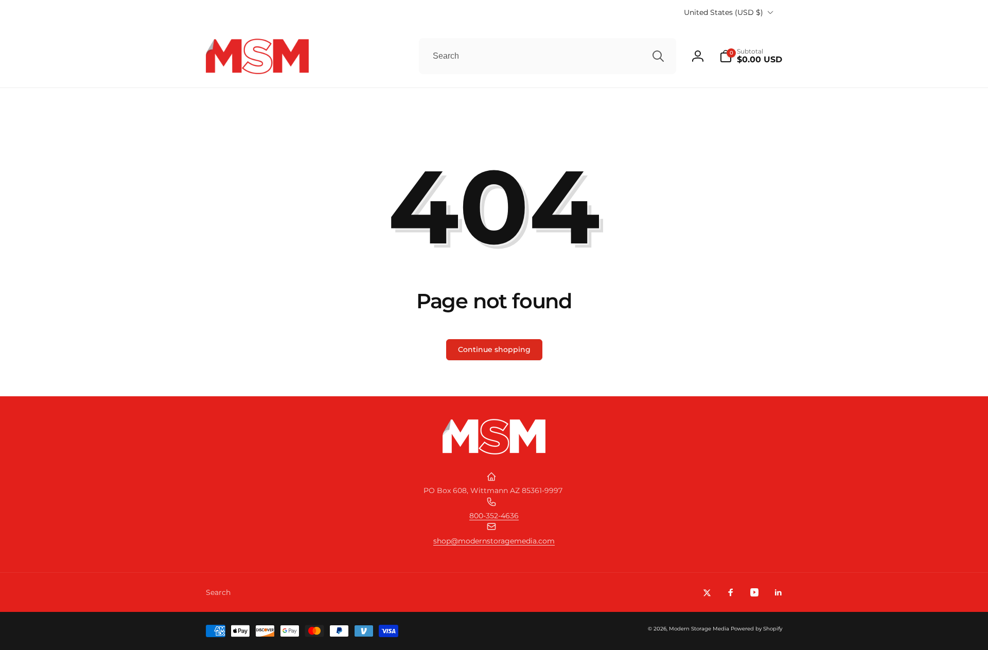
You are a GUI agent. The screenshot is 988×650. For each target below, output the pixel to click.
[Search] (658, 56)
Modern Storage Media (699, 628)
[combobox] (547, 56)
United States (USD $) (723, 12)
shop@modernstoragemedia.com (494, 541)
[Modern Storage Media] (494, 451)
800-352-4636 (494, 515)
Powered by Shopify (756, 628)
